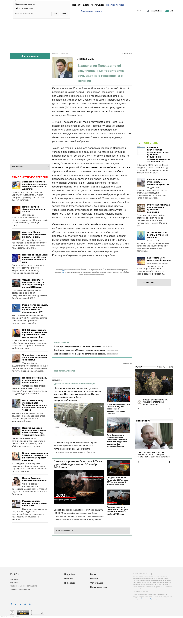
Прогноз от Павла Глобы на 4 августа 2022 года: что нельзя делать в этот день (35, 258)
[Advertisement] (91, 32)
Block (55, 13)
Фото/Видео (97, 5)
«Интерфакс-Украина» (148, 599)
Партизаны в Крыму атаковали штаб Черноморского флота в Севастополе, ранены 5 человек (34, 405)
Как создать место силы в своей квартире (159, 259)
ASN (63, 271)
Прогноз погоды (115, 5)
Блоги (86, 5)
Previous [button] (138, 409)
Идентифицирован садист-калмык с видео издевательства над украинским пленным (34, 431)
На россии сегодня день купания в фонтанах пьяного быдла (34, 380)
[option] (154, 390)
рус (167, 11)
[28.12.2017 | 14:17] (154, 382)
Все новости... (18, 167)
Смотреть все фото (165, 367)
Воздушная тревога (91, 11)
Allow (63, 13)
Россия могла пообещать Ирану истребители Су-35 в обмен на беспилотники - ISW (35, 308)
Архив (157, 11)
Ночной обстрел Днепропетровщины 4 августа (33, 209)
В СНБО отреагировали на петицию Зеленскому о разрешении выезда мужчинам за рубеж (34, 333)
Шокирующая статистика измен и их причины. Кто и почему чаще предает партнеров (35, 456)
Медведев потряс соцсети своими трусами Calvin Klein (34, 503)
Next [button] (169, 409)
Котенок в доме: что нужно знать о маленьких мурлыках (158, 181)
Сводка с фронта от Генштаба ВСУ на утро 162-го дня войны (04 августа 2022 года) (33, 283)
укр (171, 11)
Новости (76, 5)
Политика (64, 54)
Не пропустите (147, 142)
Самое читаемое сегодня (30, 177)
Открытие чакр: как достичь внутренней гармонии (157, 234)
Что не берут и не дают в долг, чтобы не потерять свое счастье (34, 357)
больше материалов (64, 531)
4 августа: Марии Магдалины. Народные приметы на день (34, 234)
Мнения (55, 54)
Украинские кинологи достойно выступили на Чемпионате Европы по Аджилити (34, 185)
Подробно (69, 574)
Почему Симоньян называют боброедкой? (34, 479)
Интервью (143, 420)
